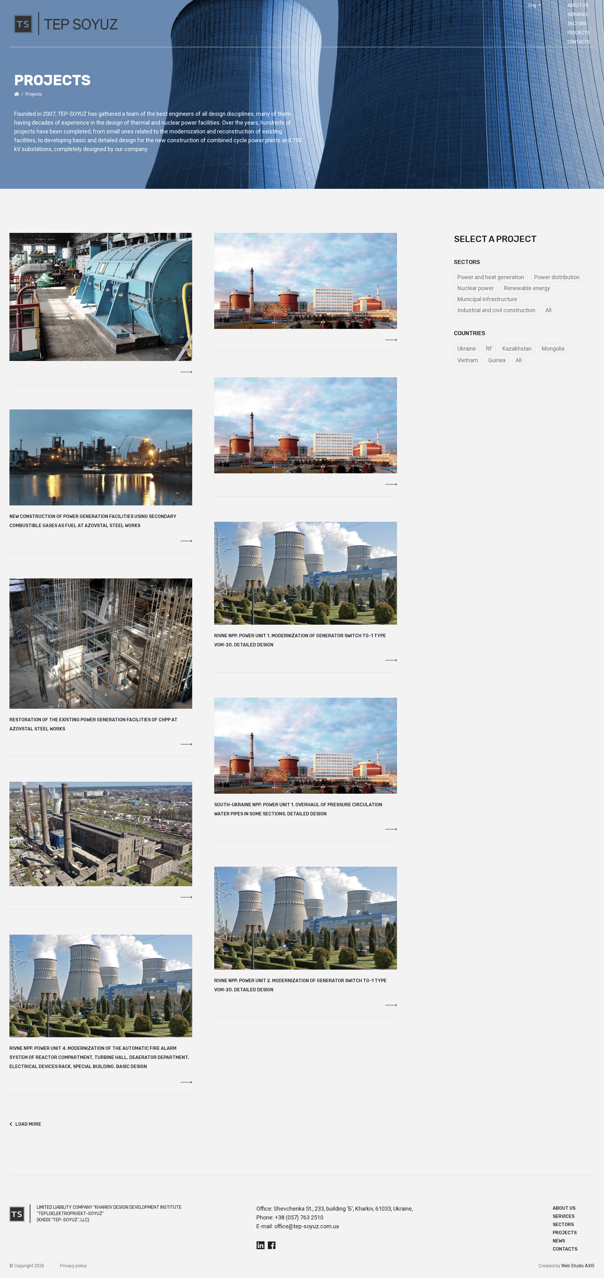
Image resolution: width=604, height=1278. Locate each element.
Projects (579, 33)
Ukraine (466, 348)
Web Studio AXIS (578, 1265)
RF (489, 348)
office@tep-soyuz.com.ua (306, 1226)
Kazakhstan (517, 348)
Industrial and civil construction (496, 310)
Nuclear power (475, 288)
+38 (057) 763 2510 (299, 1217)
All (548, 310)
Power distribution (557, 277)
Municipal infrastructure (487, 299)
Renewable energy (527, 288)
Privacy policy (73, 1265)
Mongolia (553, 348)
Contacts (579, 42)
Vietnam (467, 360)
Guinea (497, 360)
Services (578, 14)
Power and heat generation (490, 277)
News (559, 1241)
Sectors (577, 23)
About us (578, 5)
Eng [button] (532, 5)
